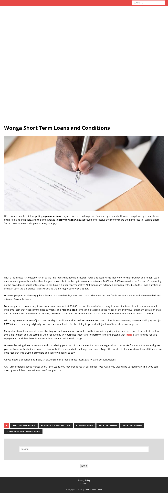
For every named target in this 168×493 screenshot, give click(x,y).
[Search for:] (148, 2)
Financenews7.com (93, 489)
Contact (84, 483)
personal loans (108, 425)
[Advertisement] (84, 34)
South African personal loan (23, 431)
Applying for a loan (23, 425)
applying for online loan (55, 425)
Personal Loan (84, 425)
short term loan (132, 425)
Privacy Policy (84, 480)
